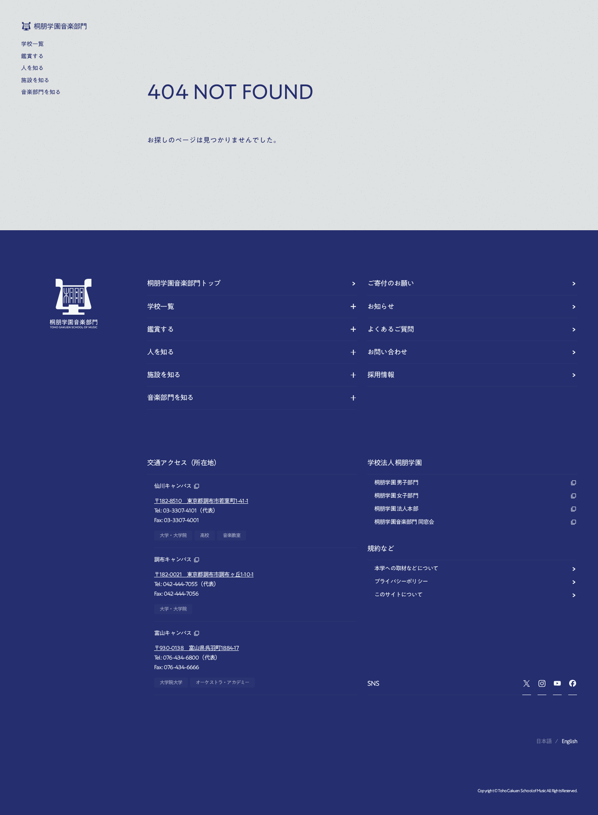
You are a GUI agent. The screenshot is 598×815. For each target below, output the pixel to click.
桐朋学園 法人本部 (396, 509)
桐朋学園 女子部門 (396, 496)
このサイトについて (398, 594)
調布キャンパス (172, 559)
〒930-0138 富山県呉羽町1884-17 (196, 648)
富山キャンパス (172, 633)
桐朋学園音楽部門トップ (183, 283)
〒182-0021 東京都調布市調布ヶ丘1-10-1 (203, 574)
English (569, 741)
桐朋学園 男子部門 (396, 482)
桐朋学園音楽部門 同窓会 (404, 522)
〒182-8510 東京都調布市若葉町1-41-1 (201, 501)
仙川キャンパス (172, 486)
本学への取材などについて (406, 568)
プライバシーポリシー (401, 581)
